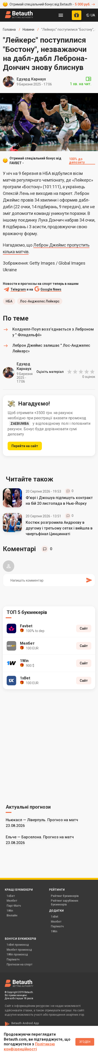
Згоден (84, 1041)
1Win (10, 910)
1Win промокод (17, 954)
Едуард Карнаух (31, 79)
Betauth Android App (25, 1023)
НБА (9, 301)
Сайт (84, 628)
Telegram (18, 289)
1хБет (11, 896)
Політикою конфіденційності (29, 1046)
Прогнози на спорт (19, 964)
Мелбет (12, 900)
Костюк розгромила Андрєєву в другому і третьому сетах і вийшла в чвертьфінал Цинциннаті (59, 528)
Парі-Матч (14, 905)
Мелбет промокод (19, 949)
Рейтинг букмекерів (65, 896)
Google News (50, 289)
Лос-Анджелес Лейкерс (39, 301)
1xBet (54, 916)
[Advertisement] (49, 746)
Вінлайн (12, 915)
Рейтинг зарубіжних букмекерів (64, 902)
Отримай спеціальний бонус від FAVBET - (47, 160)
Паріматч (57, 926)
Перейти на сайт (24, 446)
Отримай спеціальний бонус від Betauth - (50, 4)
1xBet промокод (18, 944)
